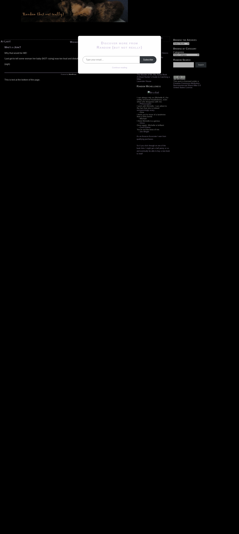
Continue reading (119, 67)
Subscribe (148, 60)
